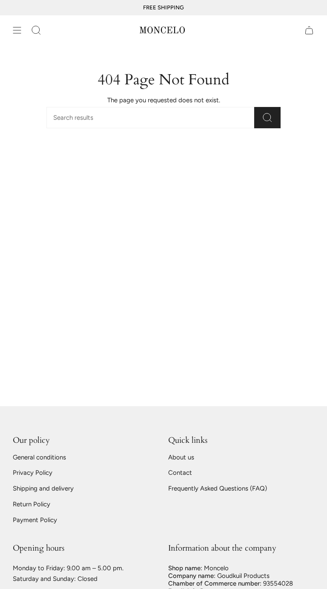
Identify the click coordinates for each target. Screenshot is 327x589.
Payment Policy (35, 520)
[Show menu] (17, 30)
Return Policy (31, 504)
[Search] (267, 117)
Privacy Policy (32, 472)
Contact (180, 472)
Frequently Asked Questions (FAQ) (217, 488)
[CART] (309, 30)
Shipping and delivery (43, 488)
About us (181, 457)
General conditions (39, 457)
